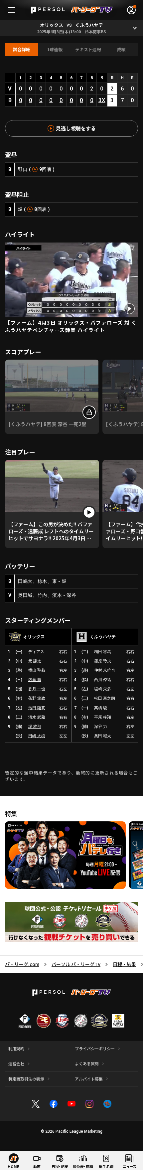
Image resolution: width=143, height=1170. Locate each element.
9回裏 (45, 169)
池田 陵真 (36, 708)
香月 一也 (36, 689)
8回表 (40, 209)
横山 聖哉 (36, 670)
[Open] (135, 28)
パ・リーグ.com (22, 964)
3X (101, 100)
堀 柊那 (34, 726)
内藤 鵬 (34, 679)
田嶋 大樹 (36, 736)
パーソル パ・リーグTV (76, 964)
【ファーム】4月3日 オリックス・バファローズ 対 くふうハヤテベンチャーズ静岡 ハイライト (71, 326)
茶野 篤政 (36, 698)
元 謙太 (34, 661)
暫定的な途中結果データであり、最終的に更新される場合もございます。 (71, 775)
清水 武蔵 (36, 717)
